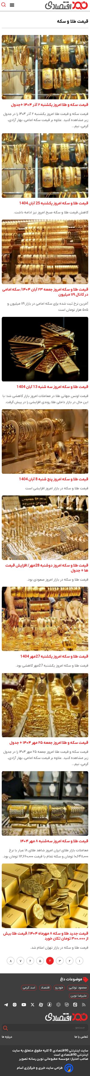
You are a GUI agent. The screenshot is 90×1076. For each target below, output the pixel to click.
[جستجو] (6, 1028)
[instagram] (14, 1004)
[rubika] (58, 1004)
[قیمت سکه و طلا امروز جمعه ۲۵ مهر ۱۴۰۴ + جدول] (45, 705)
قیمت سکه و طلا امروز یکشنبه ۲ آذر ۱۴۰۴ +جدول (49, 104)
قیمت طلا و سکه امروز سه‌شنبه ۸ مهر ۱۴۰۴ (54, 841)
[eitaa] (75, 1004)
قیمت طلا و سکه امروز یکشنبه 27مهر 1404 (54, 656)
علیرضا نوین (79, 996)
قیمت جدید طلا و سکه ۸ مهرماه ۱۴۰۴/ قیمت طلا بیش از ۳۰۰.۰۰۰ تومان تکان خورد (45, 936)
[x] (33, 1004)
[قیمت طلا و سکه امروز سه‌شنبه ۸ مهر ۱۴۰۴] (45, 803)
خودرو (59, 988)
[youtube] (23, 1004)
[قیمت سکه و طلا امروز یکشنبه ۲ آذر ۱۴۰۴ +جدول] (45, 67)
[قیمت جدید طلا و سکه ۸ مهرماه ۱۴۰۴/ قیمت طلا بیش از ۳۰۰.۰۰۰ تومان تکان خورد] (45, 896)
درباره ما (7, 1037)
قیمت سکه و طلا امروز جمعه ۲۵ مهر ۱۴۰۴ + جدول (48, 742)
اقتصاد (45, 988)
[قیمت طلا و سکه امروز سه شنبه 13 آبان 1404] (45, 349)
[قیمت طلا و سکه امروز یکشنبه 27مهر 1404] (45, 619)
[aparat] (41, 1004)
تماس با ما (81, 1037)
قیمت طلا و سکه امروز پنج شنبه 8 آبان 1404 (53, 479)
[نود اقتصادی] (57, 5)
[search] (4, 4)
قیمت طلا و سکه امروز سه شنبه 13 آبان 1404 (52, 387)
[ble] (67, 1004)
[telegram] (6, 1004)
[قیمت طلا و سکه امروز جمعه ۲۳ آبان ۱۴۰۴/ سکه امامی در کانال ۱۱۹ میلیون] (45, 251)
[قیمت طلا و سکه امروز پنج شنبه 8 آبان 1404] (45, 441)
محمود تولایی (78, 988)
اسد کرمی (29, 988)
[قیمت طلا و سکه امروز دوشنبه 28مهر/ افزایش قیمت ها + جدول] (45, 527)
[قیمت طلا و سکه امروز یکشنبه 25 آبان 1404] (45, 165)
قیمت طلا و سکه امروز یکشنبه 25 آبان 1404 (53, 203)
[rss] (83, 1004)
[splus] (49, 1004)
